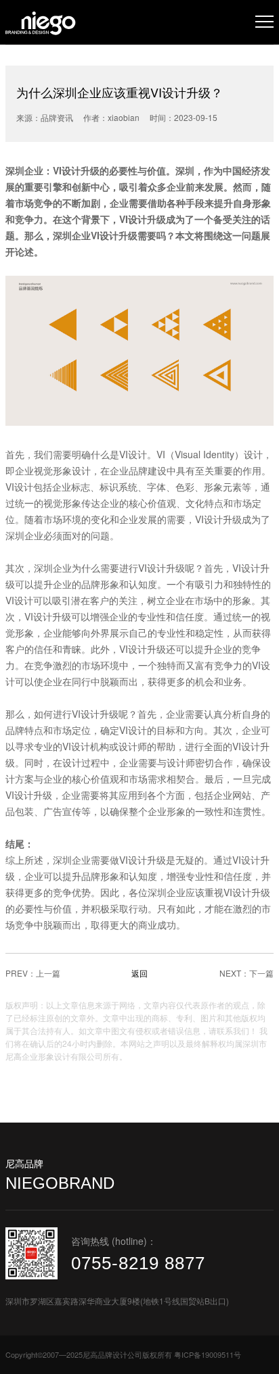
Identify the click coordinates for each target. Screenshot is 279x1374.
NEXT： (234, 973)
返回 (139, 973)
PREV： (20, 973)
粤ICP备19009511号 (207, 1354)
